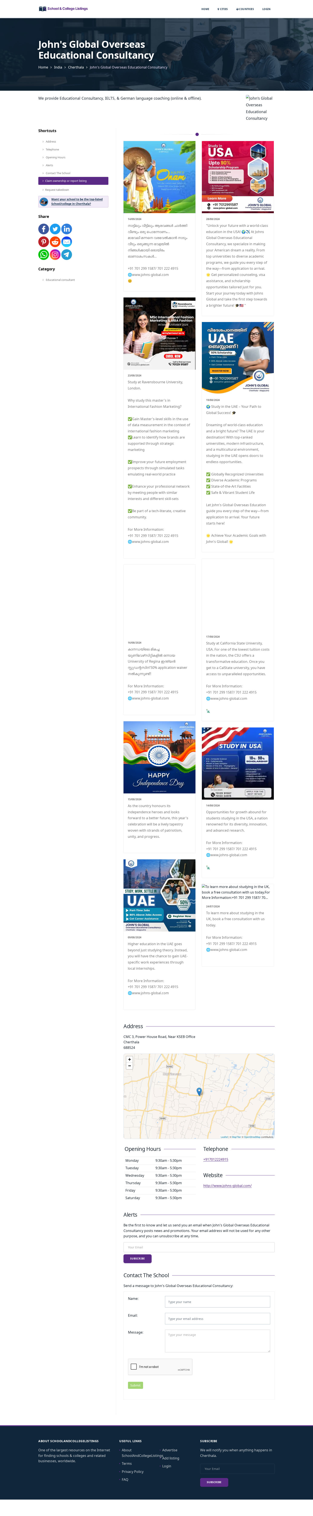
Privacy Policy (133, 1471)
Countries (246, 9)
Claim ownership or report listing (66, 181)
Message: (135, 1332)
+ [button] (129, 1059)
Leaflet (224, 1136)
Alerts (49, 165)
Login (266, 9)
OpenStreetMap (252, 1136)
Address (50, 141)
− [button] (129, 1065)
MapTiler (236, 1136)
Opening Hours (55, 157)
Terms (127, 1463)
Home (205, 9)
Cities (223, 9)
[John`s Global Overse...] (199, 1091)
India (58, 67)
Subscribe (137, 1258)
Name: (133, 1298)
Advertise (169, 1450)
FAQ (125, 1479)
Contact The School (57, 173)
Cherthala (76, 67)
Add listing (170, 1458)
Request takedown (57, 190)
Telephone (52, 149)
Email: (133, 1315)
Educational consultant (60, 280)
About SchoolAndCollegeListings (142, 1453)
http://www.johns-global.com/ (227, 1185)
